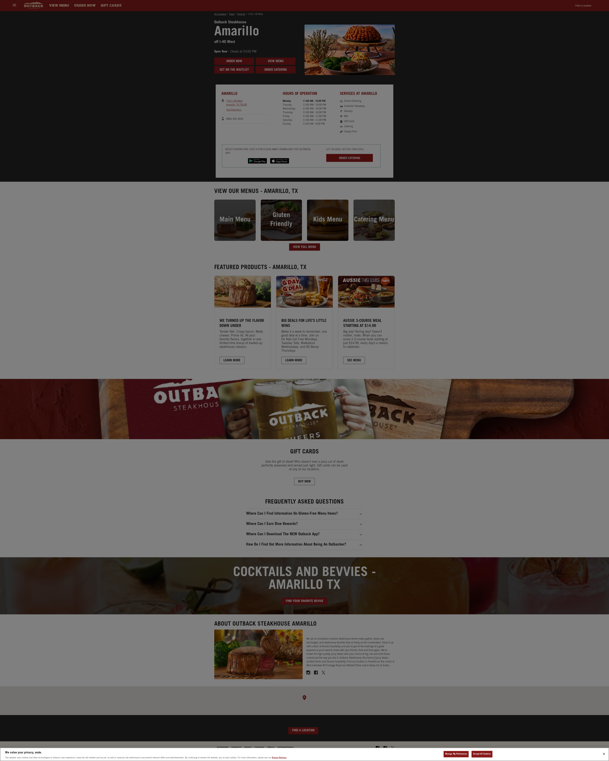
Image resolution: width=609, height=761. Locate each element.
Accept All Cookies (482, 754)
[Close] (603, 753)
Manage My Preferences (456, 754)
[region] (304, 754)
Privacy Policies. (279, 758)
